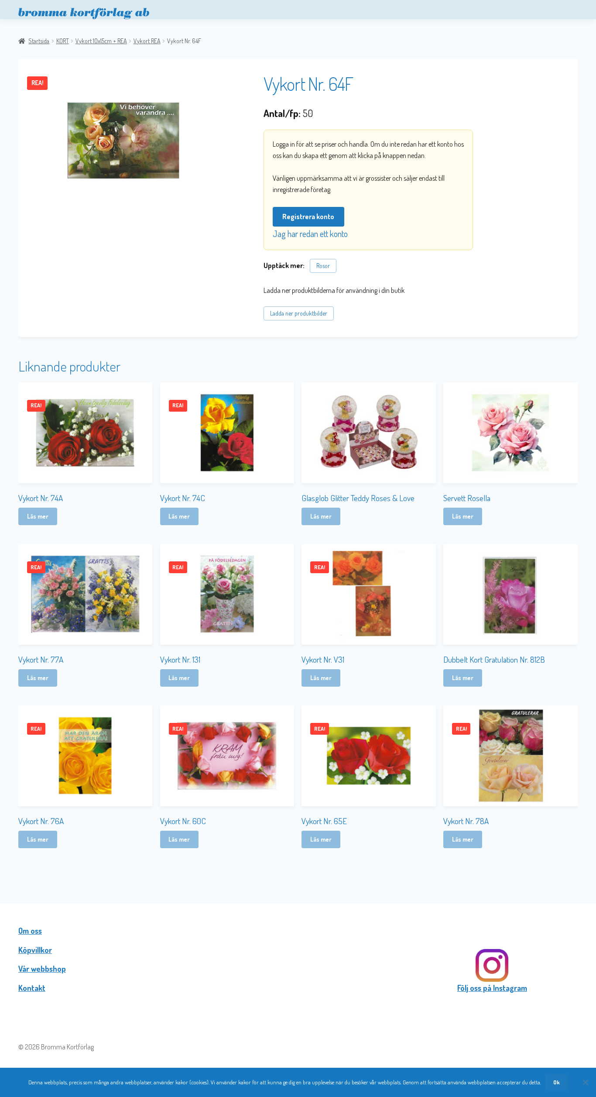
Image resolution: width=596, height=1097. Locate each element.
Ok (556, 1082)
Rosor (323, 265)
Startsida (38, 41)
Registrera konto (308, 216)
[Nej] (585, 1082)
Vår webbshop (42, 968)
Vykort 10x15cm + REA (101, 41)
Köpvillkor (35, 950)
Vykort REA (147, 41)
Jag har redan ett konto (310, 233)
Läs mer (37, 516)
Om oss (30, 930)
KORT (62, 41)
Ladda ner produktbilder (298, 313)
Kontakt (31, 988)
